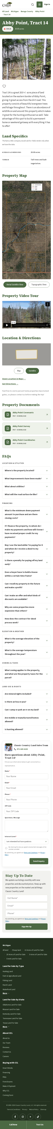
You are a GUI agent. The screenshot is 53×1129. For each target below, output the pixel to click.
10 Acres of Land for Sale (34, 950)
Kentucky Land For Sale (12, 1014)
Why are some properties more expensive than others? (19, 609)
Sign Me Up (27, 926)
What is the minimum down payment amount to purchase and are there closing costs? (22, 514)
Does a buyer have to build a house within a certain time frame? (21, 574)
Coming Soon (8, 1095)
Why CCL (6, 1090)
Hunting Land (8, 971)
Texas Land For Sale (10, 1023)
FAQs (4, 1077)
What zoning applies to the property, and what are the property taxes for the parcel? (24, 674)
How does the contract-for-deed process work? (20, 620)
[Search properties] (32, 5)
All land (5, 950)
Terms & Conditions (13, 1109)
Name (7, 771)
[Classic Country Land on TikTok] (38, 1117)
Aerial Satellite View (15, 284)
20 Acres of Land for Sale (15, 954)
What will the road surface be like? (21, 494)
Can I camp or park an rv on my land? (22, 709)
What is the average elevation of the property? (22, 640)
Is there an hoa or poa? (15, 701)
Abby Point (39, 11)
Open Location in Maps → (14, 378)
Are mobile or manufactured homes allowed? (22, 719)
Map (19, 370)
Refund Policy (33, 1109)
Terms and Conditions (31, 853)
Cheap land (16, 950)
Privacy (24, 1109)
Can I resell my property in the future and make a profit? (22, 585)
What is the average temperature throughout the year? (21, 652)
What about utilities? (15, 486)
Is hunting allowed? (14, 729)
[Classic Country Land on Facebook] (15, 1117)
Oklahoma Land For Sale (12, 1004)
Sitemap (43, 1109)
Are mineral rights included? (18, 693)
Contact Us (7, 1052)
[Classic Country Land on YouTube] (30, 1117)
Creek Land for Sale (14, 958)
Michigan (15, 11)
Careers (6, 1056)
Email (7, 783)
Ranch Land (7, 985)
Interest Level (10, 837)
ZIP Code (8, 806)
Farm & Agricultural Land (12, 976)
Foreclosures (8, 1081)
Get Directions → (10, 384)
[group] (26, 59)
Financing (6, 1072)
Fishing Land (7, 980)
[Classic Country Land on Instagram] (23, 1117)
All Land (5, 11)
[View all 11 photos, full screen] (26, 59)
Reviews (6, 1047)
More (5, 993)
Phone (7, 794)
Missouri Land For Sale (11, 1009)
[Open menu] (40, 5)
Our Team (6, 1043)
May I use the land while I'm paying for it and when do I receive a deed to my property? (24, 549)
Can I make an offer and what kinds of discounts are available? (22, 597)
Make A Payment (9, 1086)
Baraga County (27, 11)
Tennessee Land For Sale (12, 1018)
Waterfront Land (9, 989)
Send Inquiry (39, 861)
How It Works (8, 1068)
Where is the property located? (19, 470)
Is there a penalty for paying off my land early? (23, 562)
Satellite (32, 370)
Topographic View (38, 284)
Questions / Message (12, 818)
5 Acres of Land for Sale (38, 954)
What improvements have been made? (23, 478)
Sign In (47, 4)
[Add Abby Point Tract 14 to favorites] (4, 86)
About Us (6, 1038)
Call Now (13, 1124)
